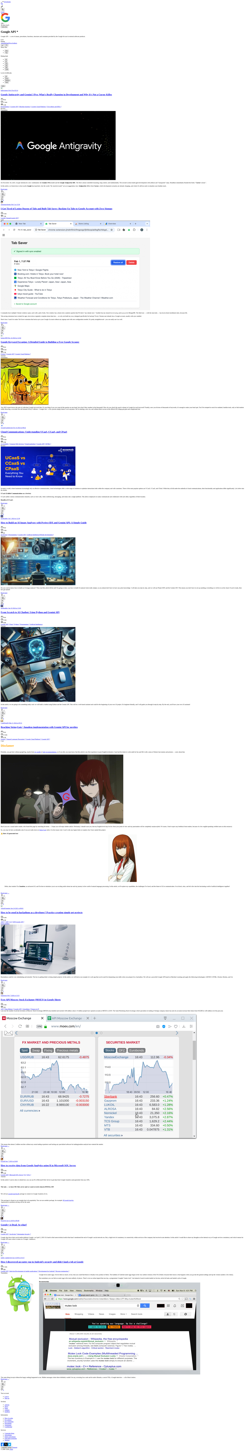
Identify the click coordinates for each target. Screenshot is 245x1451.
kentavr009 (4, 338)
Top (6, 52)
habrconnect (4, 90)
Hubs (6, 1408)
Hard (6, 82)
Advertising (8, 1435)
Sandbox (7, 1411)
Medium (7, 80)
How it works (9, 1418)
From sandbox (5, 923)
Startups (7, 1440)
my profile (38, 752)
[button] (122, 862)
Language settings (7, 1447)
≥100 (6, 69)
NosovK (3, 1220)
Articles (3, 43)
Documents (8, 1423)
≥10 (6, 63)
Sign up (7, 1398)
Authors (14, 43)
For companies (9, 1421)
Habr (11, 1449)
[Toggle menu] (1, 2)
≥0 (6, 61)
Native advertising (10, 1437)
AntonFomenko (5, 908)
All (2, 45)
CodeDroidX (5, 723)
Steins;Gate (42, 830)
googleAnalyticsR (13, 1194)
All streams (7, 2)
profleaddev (4, 518)
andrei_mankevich (6, 1258)
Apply (3, 86)
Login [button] (2, 12)
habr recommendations (49, 752)
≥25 (6, 65)
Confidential (8, 1427)
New (6, 50)
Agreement (8, 1425)
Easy (6, 78)
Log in (7, 1396)
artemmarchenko (6, 204)
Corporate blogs (9, 1433)
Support (14, 1447)
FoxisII (3, 1161)
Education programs (11, 1438)
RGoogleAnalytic (68, 1200)
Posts (7, 43)
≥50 (6, 67)
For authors (8, 1420)
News (10, 43)
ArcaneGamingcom (7, 428)
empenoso (4, 995)
